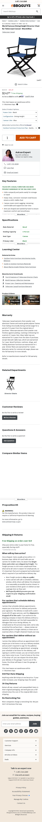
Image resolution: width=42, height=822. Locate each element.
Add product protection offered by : (17, 125)
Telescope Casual (8, 32)
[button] (21, 740)
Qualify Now (29, 96)
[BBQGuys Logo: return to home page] (21, 6)
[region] (21, 58)
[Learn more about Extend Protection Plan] (39, 128)
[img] (21, 57)
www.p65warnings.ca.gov (11, 522)
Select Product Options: (10, 109)
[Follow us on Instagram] (21, 731)
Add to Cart (28, 137)
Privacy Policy (21, 788)
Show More (21, 214)
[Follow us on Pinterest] (26, 731)
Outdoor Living (13, 21)
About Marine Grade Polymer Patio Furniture (20, 267)
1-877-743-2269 (21, 1)
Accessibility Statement (21, 791)
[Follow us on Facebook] (6, 731)
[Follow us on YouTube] (16, 731)
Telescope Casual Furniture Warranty (18, 286)
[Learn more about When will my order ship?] (17, 104)
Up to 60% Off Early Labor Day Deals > (21, 17)
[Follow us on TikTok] (31, 731)
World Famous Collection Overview (17, 280)
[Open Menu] (3, 6)
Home (4, 21)
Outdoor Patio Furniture (27, 21)
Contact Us (21, 803)
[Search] (37, 11)
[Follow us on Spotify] (36, 731)
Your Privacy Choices (20, 795)
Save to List (8, 145)
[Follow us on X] (11, 731)
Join (35, 724)
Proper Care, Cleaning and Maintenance (19, 283)
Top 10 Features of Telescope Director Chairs (21, 277)
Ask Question (9, 441)
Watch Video (22, 84)
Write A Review (10, 417)
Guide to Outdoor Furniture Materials (17, 264)
